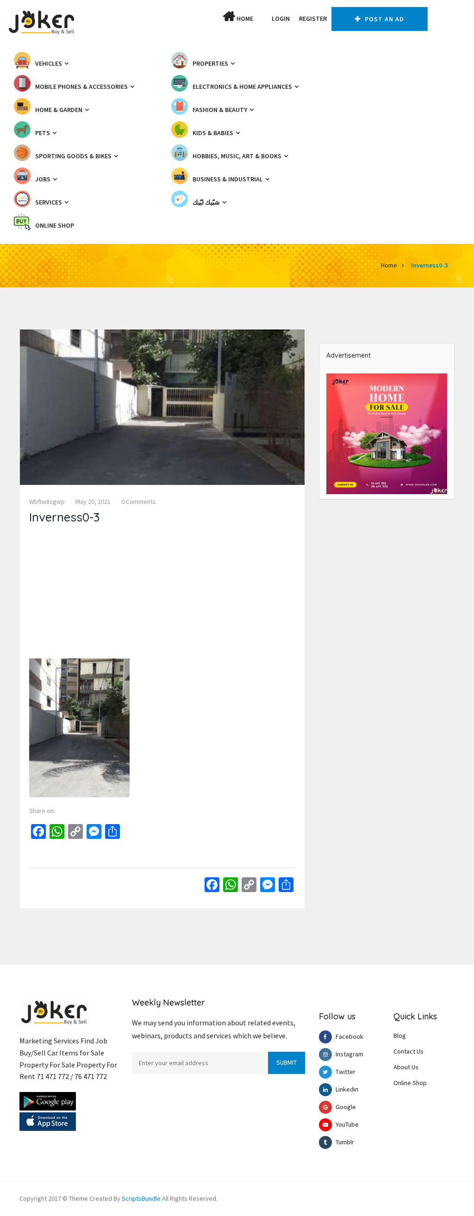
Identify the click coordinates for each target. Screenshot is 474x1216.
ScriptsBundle (141, 1198)
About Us (405, 1067)
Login (281, 18)
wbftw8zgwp (47, 501)
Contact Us (408, 1051)
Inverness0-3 (429, 265)
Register (313, 18)
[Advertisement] (162, 593)
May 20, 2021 (93, 501)
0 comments (138, 501)
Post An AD (383, 19)
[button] (262, 18)
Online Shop (410, 1083)
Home (244, 18)
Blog (399, 1035)
